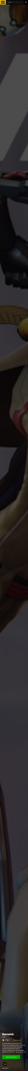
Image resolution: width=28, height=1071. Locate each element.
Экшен (4, 1036)
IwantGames (3, 2)
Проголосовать (17, 1040)
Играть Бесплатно (11, 1057)
